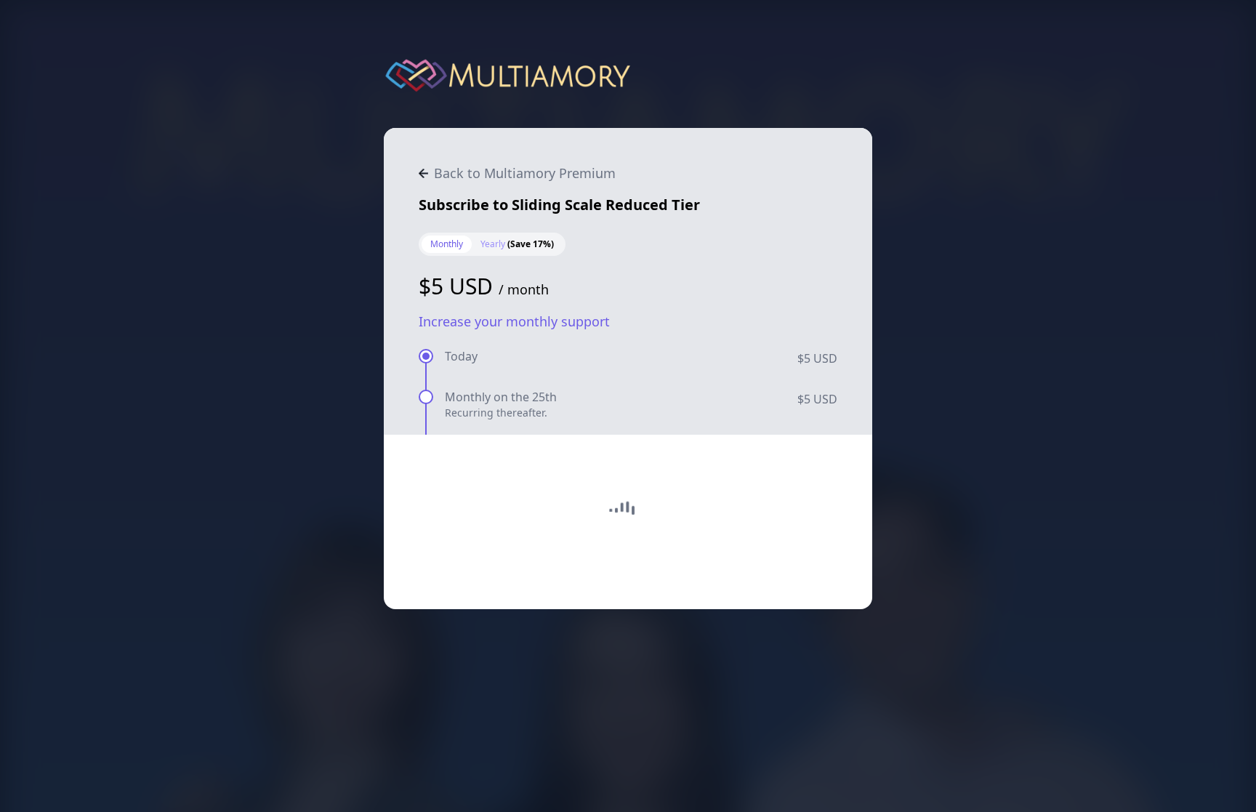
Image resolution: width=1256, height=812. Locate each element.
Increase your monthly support (514, 321)
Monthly (446, 244)
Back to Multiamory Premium (525, 173)
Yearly (517, 244)
